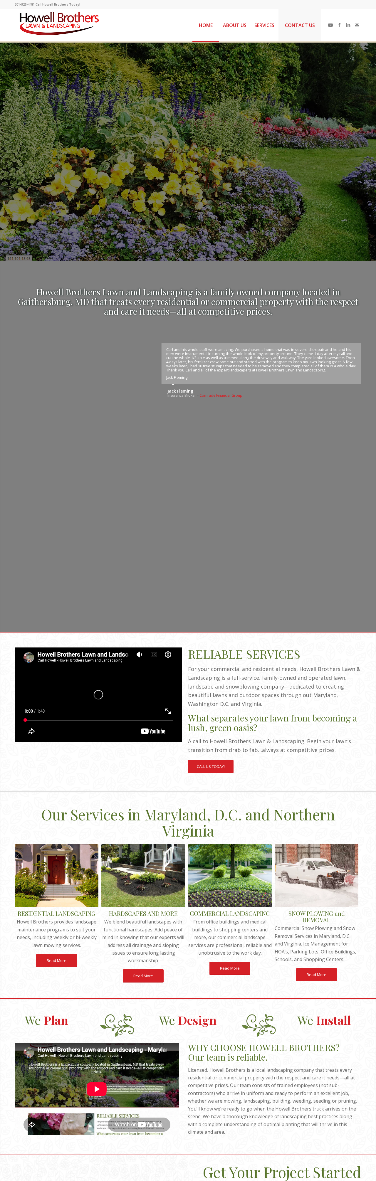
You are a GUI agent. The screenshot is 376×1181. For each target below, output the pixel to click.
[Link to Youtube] (330, 25)
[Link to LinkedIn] (348, 25)
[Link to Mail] (356, 25)
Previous (28, 694)
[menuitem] (205, 25)
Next (169, 694)
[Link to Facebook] (339, 25)
